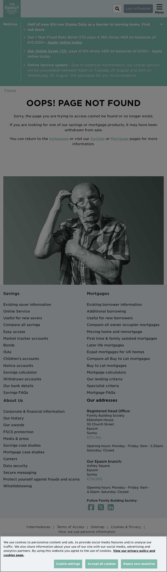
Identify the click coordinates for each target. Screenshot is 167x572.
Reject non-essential (139, 563)
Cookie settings (68, 563)
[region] (83, 554)
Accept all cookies (102, 563)
